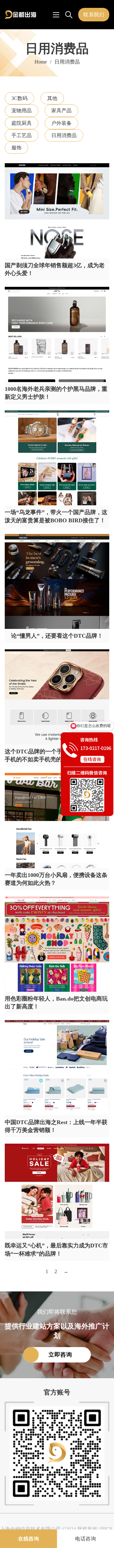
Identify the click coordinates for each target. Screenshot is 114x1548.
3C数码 (19, 98)
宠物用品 (21, 110)
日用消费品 (64, 135)
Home (41, 61)
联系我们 (93, 14)
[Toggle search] (68, 14)
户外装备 (61, 123)
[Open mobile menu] (56, 14)
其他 (52, 98)
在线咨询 (28, 1538)
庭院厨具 (21, 123)
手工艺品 (21, 135)
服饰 (16, 147)
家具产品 (61, 110)
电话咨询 (85, 1538)
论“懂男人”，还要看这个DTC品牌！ (57, 636)
